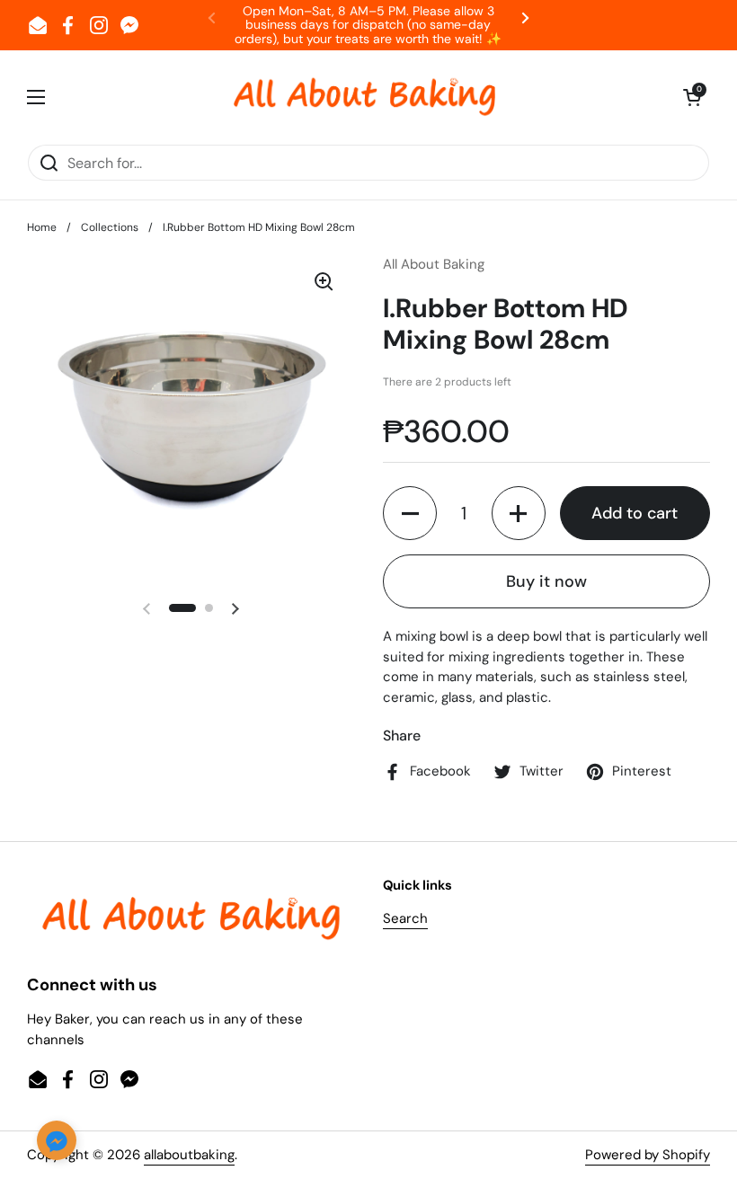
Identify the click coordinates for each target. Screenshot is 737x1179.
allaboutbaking (189, 1155)
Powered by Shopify (647, 1155)
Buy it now (546, 581)
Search (405, 918)
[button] (692, 97)
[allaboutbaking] (364, 97)
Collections (109, 227)
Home (42, 227)
